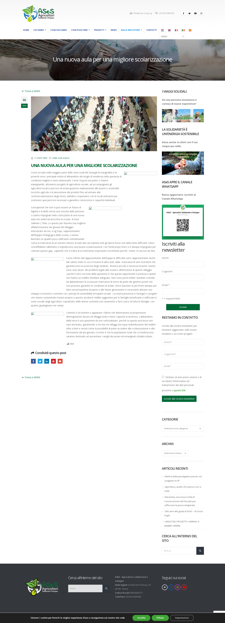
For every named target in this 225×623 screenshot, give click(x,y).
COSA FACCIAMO (58, 30)
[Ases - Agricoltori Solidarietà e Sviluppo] (37, 13)
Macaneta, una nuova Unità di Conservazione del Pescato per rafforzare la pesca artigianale (180, 501)
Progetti (99, 30)
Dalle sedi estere (61, 158)
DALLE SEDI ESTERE (130, 30)
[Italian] (183, 30)
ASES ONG (42, 158)
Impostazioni (182, 617)
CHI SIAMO (38, 30)
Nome (165, 257)
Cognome (167, 271)
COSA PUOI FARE (79, 30)
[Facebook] (183, 13)
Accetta (141, 617)
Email (166, 285)
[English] (169, 30)
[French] (176, 30)
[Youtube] (195, 13)
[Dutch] (162, 30)
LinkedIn (46, 361)
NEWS (114, 30)
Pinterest (53, 361)
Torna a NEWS (32, 91)
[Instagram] (201, 13)
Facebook (33, 361)
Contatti (151, 30)
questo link (179, 390)
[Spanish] (190, 30)
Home (26, 30)
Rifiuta (160, 617)
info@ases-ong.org (142, 13)
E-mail (60, 361)
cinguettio (40, 361)
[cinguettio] (189, 13)
